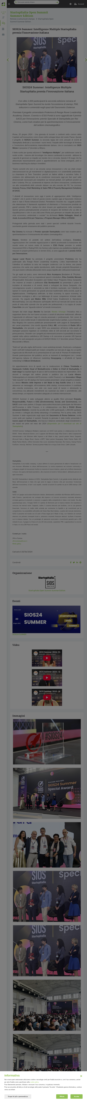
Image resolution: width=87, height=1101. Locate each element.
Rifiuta (62, 1096)
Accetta (76, 1096)
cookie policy (34, 1082)
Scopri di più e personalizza (18, 1096)
